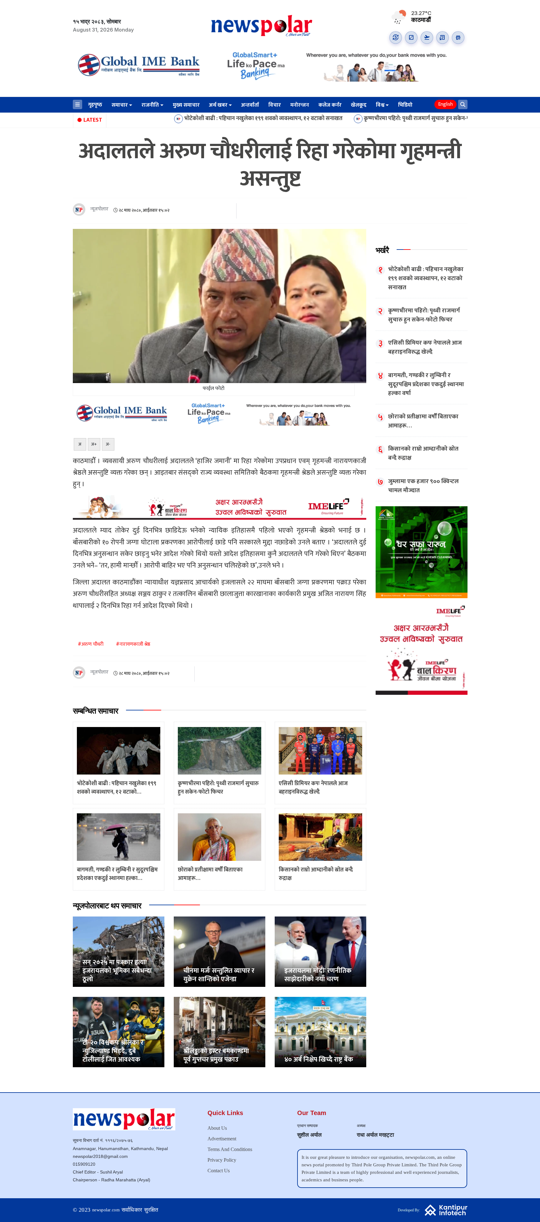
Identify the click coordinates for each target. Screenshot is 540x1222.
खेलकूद (359, 105)
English (445, 104)
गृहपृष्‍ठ (95, 104)
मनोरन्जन (299, 105)
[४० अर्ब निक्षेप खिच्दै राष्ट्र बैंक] (320, 1032)
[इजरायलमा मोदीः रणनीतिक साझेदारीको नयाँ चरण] (320, 951)
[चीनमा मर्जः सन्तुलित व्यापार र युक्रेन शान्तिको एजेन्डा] (219, 951)
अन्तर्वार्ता (250, 105)
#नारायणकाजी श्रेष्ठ (133, 644)
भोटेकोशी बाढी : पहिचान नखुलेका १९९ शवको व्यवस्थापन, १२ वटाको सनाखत (198, 119)
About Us (217, 1128)
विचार (274, 105)
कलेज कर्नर (330, 105)
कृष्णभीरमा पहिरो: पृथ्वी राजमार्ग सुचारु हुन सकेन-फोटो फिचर (362, 119)
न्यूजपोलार (99, 209)
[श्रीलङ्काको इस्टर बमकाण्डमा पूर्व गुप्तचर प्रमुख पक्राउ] (219, 1032)
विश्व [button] (380, 105)
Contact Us (219, 1170)
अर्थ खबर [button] (218, 105)
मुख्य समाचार (186, 105)
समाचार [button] (120, 105)
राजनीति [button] (150, 105)
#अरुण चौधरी (90, 644)
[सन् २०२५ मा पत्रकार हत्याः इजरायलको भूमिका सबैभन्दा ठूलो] (118, 951)
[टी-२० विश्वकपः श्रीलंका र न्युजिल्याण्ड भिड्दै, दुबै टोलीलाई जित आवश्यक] (118, 1032)
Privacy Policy (222, 1160)
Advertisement (222, 1138)
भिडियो (405, 105)
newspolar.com (106, 1210)
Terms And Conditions (230, 1149)
